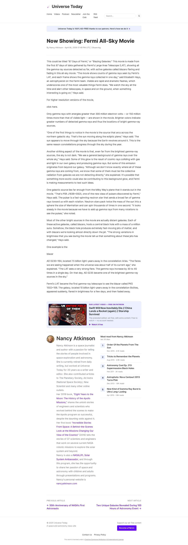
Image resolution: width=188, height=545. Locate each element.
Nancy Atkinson (56, 47)
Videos (57, 14)
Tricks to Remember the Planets (123, 356)
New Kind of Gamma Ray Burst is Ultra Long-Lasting (124, 390)
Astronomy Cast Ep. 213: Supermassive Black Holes (120, 367)
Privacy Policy (100, 535)
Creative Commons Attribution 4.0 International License (104, 539)
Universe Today (67, 6)
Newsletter (76, 14)
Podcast (65, 14)
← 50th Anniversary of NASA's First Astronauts (66, 507)
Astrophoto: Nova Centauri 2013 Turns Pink (123, 378)
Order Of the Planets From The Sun (122, 346)
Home (49, 14)
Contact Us (87, 535)
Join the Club (86, 15)
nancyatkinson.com (66, 483)
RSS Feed (96, 15)
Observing (96, 47)
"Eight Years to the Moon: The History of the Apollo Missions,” (74, 398)
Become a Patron (126, 528)
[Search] (139, 16)
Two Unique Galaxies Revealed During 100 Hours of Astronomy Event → (118, 507)
